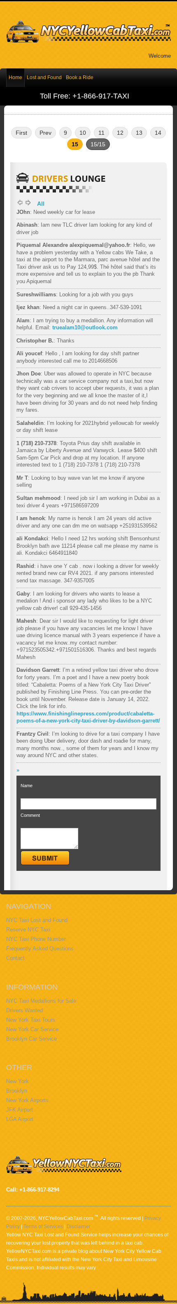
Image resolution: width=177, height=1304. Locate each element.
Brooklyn (16, 1091)
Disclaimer (79, 1226)
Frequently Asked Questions (40, 948)
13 (139, 132)
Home (15, 77)
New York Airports (27, 1100)
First (21, 132)
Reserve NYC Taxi (28, 929)
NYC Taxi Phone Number (36, 939)
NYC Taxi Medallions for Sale (41, 1001)
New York (17, 1081)
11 (101, 132)
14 (158, 132)
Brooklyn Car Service (31, 1039)
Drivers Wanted (24, 1010)
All (40, 203)
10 (82, 132)
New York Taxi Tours (30, 1020)
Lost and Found (44, 77)
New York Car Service (32, 1029)
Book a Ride (79, 77)
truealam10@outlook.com (85, 327)
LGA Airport (19, 1119)
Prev (45, 132)
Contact (15, 958)
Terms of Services (43, 1226)
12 (120, 132)
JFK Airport (19, 1110)
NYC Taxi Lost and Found (37, 920)
